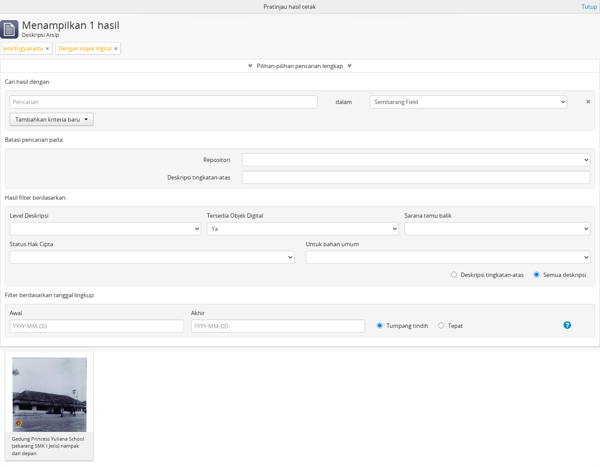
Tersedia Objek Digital (235, 215)
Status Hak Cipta (31, 244)
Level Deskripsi (29, 215)
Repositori (216, 160)
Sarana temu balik (428, 215)
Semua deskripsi (564, 275)
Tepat (455, 326)
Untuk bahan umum (332, 244)
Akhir (198, 313)
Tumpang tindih (406, 326)
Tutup (589, 7)
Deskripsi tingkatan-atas (198, 177)
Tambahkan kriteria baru (47, 119)
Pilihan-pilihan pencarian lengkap (300, 66)
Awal (16, 313)
